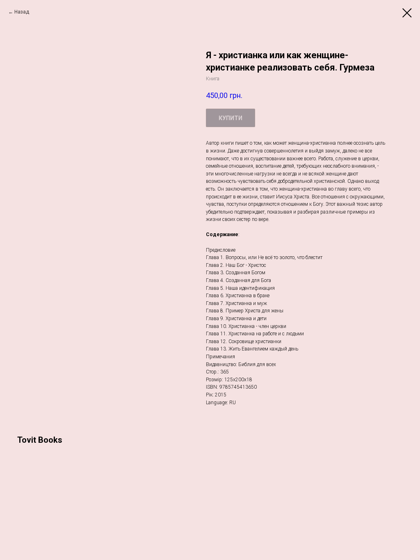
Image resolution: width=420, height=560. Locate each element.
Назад (21, 12)
